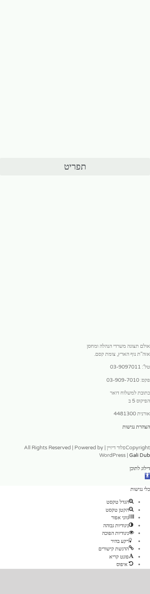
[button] (75, 166)
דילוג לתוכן (140, 468)
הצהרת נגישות (136, 427)
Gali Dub (139, 455)
